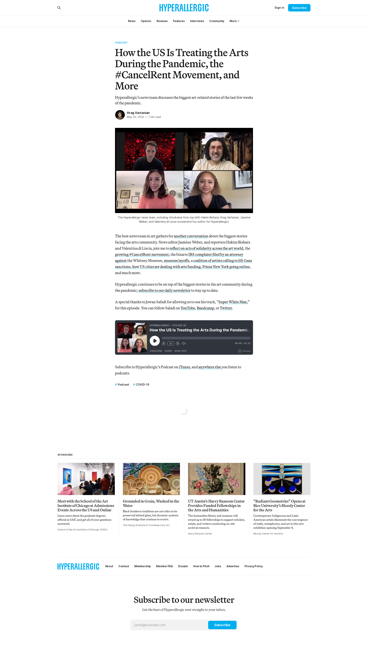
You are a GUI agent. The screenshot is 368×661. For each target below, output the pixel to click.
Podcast (121, 42)
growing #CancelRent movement (142, 254)
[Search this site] (59, 8)
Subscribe (299, 8)
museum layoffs (176, 260)
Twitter (226, 308)
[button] (233, 21)
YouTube (188, 308)
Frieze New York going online (226, 266)
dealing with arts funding (180, 266)
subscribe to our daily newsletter (165, 290)
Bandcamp (205, 308)
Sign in (279, 7)
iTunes (184, 366)
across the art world (227, 248)
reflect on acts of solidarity (191, 248)
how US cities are (145, 266)
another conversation (191, 236)
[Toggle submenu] (238, 21)
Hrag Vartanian (138, 113)
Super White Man (233, 301)
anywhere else (209, 366)
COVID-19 (142, 384)
